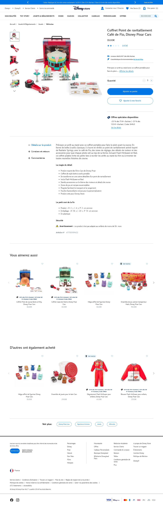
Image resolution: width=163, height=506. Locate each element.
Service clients (15, 480)
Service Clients (30, 8)
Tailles (116, 456)
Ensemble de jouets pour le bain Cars (64, 394)
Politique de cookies (16, 483)
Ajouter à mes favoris (132, 101)
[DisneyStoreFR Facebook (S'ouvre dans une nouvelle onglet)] (11, 500)
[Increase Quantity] (151, 80)
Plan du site (59, 480)
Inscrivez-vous (14, 451)
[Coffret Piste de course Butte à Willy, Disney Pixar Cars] (29, 280)
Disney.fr (18, 8)
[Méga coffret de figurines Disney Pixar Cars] (98, 280)
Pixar (69, 450)
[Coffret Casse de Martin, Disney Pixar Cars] (64, 280)
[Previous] (28, 2)
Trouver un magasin (140, 447)
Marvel (69, 453)
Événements (137, 450)
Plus (115, 465)
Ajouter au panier (130, 91)
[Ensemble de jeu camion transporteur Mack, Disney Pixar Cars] (133, 280)
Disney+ (7, 8)
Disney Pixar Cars (64, 424)
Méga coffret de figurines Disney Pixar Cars (99, 303)
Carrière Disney (138, 453)
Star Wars (70, 456)
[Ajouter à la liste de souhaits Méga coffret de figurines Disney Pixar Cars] (112, 263)
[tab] (40, 147)
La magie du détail (64, 165)
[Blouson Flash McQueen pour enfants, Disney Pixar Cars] (133, 373)
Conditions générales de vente (62, 483)
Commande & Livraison (121, 450)
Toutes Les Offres (148, 2)
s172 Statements (15, 486)
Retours (116, 453)
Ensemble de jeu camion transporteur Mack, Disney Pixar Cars (134, 303)
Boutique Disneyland (101, 453)
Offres (96, 447)
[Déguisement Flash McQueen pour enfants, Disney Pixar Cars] (98, 373)
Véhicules (112, 424)
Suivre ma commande (46, 8)
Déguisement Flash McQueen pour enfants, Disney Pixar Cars (99, 395)
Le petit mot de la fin (65, 202)
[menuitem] (10, 16)
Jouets (99, 424)
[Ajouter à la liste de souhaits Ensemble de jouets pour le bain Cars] (77, 356)
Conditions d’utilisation (29, 480)
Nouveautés (98, 443)
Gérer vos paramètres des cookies (86, 483)
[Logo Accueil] (81, 8)
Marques (70, 463)
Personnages (71, 443)
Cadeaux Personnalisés (101, 450)
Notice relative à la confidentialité (37, 483)
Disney (69, 447)
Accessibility (28, 486)
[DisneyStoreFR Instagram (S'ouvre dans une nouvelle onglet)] (17, 500)
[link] (117, 45)
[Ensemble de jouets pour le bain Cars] (64, 373)
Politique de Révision (140, 456)
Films (69, 460)
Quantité (111, 80)
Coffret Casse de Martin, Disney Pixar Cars (64, 303)
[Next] (135, 2)
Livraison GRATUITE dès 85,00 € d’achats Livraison (81, 3)
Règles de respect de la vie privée (77, 480)
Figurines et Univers (83, 424)
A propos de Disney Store (142, 443)
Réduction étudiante (120, 443)
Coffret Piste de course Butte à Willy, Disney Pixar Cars (29, 303)
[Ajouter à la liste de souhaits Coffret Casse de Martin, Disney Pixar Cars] (77, 263)
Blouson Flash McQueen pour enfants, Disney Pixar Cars (134, 395)
